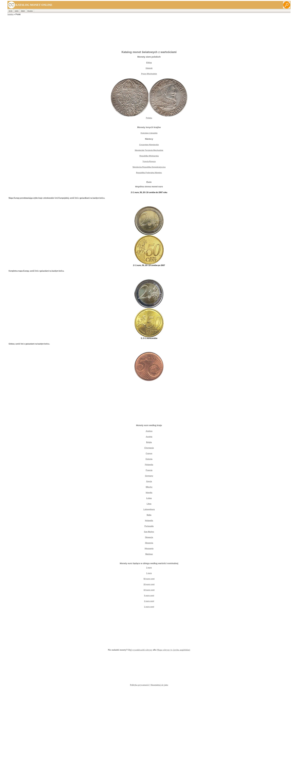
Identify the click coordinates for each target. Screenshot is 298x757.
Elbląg (149, 63)
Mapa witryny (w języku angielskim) (173, 650)
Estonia (149, 459)
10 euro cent (149, 590)
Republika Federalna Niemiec (149, 173)
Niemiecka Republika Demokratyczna (149, 167)
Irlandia (149, 493)
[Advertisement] (149, 32)
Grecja (149, 481)
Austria (149, 437)
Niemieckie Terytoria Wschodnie (149, 150)
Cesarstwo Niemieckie (149, 145)
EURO (17, 11)
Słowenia (149, 543)
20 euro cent (149, 584)
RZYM (10, 11)
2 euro (149, 568)
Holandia (149, 521)
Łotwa (149, 498)
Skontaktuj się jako (159, 685)
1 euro (149, 573)
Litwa (149, 504)
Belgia (149, 442)
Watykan (149, 554)
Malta (149, 515)
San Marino (149, 532)
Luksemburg (149, 509)
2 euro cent (149, 601)
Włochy (149, 487)
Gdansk (149, 68)
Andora (149, 431)
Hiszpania (149, 549)
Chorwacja (149, 448)
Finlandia (149, 465)
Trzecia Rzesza (149, 162)
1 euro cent (149, 607)
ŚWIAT (23, 11)
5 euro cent (149, 596)
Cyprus (149, 453)
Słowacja (149, 537)
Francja (149, 470)
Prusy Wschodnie (149, 74)
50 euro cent (149, 579)
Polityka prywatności (139, 685)
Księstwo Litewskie (149, 133)
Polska (30, 11)
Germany (149, 476)
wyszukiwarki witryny (142, 650)
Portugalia (149, 526)
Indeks (11, 14)
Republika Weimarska (149, 156)
